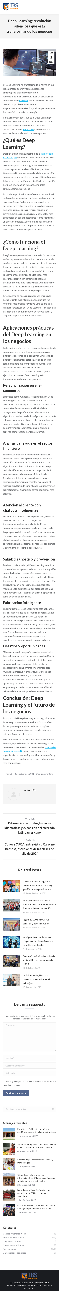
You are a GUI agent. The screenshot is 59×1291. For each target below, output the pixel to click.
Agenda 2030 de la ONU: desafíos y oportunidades (36, 921)
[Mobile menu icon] (52, 7)
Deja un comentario (44, 774)
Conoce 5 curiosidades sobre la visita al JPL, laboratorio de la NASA (39, 960)
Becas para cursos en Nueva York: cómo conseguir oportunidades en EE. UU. (36, 1207)
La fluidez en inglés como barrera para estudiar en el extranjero (36, 979)
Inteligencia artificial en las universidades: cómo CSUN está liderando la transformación (39, 904)
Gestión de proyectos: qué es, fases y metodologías (35, 1161)
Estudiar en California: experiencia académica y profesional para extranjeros (36, 1130)
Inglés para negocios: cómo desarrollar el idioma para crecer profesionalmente (36, 1146)
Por (9, 774)
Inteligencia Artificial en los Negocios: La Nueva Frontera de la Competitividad (38, 941)
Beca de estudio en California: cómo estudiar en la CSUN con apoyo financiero (34, 1193)
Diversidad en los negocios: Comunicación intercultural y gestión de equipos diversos (37, 885)
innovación (28, 129)
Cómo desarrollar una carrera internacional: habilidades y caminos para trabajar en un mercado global (36, 1178)
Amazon (23, 100)
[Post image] (11, 886)
